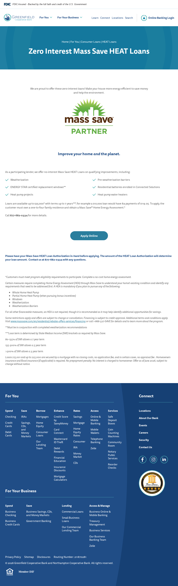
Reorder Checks (113, 466)
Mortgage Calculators (60, 478)
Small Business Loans (70, 519)
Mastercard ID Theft (60, 440)
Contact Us (145, 447)
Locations (117, 18)
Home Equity (40, 424)
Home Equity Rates (77, 432)
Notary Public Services (113, 455)
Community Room (115, 444)
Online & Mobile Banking (96, 420)
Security (144, 440)
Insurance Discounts (60, 468)
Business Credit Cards (12, 522)
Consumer (79, 441)
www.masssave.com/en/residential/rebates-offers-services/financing (48, 321)
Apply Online (89, 236)
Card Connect (59, 431)
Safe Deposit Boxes (112, 420)
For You (44, 17)
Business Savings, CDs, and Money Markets (39, 513)
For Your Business (68, 17)
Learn (95, 18)
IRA (75, 447)
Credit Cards (9, 424)
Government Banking (38, 521)
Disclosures (43, 557)
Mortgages (42, 417)
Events (143, 425)
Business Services (99, 530)
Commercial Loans (72, 512)
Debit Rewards (59, 450)
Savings (77, 417)
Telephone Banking (97, 440)
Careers (143, 433)
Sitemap (29, 557)
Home (65, 42)
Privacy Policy (13, 557)
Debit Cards (8, 434)
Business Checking (10, 513)
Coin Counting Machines (113, 433)
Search (129, 18)
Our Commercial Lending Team (71, 529)
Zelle (93, 448)
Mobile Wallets (95, 431)
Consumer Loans (90, 42)
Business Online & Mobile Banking (100, 513)
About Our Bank (148, 418)
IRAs (24, 417)
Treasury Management (97, 522)
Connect (105, 18)
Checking (10, 417)
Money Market (77, 455)
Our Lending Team (41, 445)
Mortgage (79, 423)
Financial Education (60, 459)
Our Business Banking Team (97, 538)
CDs (75, 463)
